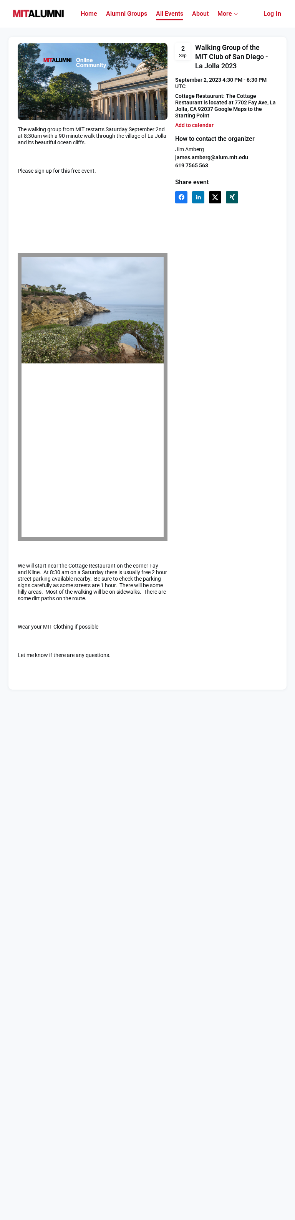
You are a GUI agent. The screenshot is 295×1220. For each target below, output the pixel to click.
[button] (194, 125)
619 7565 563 (191, 165)
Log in (272, 13)
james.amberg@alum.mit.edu (211, 157)
